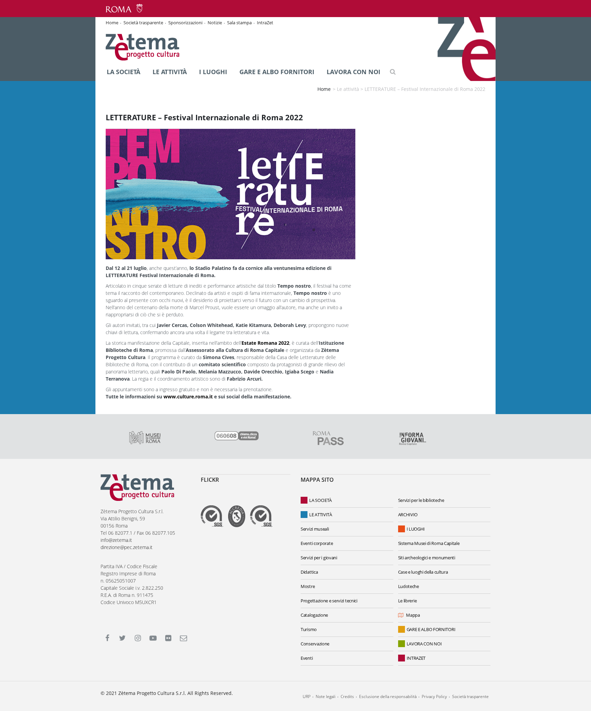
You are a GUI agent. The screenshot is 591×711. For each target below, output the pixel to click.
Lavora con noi (353, 72)
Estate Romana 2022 (265, 343)
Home (112, 22)
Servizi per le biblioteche (421, 500)
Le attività (170, 72)
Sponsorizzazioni (185, 22)
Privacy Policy (434, 696)
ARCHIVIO (408, 514)
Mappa (413, 615)
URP (307, 696)
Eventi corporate (317, 543)
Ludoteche (408, 586)
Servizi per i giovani (319, 558)
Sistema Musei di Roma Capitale (429, 543)
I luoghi (213, 72)
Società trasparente (143, 22)
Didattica (309, 572)
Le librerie (407, 601)
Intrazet (416, 658)
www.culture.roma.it (188, 396)
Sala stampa (239, 22)
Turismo (309, 629)
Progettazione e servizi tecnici (329, 601)
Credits (347, 696)
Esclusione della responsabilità (388, 696)
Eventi (307, 658)
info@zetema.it (116, 540)
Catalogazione (314, 615)
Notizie (215, 22)
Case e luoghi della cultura (423, 572)
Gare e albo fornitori (276, 72)
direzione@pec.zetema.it (127, 547)
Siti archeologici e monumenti (426, 558)
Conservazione (315, 644)
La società (123, 72)
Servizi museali (315, 529)
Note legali (326, 696)
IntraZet (265, 22)
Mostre (308, 586)
